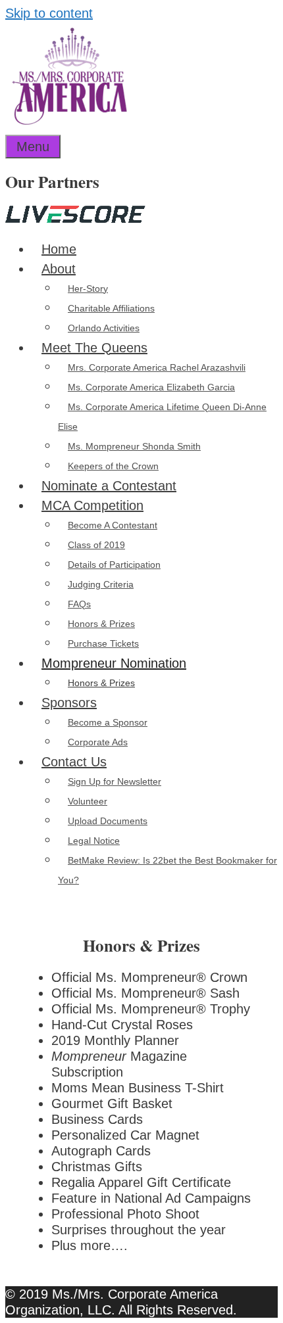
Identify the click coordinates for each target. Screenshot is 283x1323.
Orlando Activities (104, 328)
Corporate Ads (98, 742)
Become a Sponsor (107, 722)
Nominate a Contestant (108, 485)
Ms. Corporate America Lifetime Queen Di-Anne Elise (162, 417)
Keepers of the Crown (113, 466)
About (58, 269)
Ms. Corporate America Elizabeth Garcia (151, 387)
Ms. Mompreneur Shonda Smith (134, 446)
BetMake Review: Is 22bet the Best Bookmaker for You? (167, 870)
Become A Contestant (112, 525)
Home (58, 249)
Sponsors (69, 702)
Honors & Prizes (101, 623)
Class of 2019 (96, 545)
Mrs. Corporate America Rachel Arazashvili (156, 367)
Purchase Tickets (103, 643)
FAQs (79, 604)
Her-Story (88, 288)
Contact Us (74, 761)
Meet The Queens (94, 347)
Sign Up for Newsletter (114, 781)
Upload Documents (107, 821)
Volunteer (87, 801)
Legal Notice (94, 840)
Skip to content (49, 13)
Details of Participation (114, 564)
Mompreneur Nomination (113, 663)
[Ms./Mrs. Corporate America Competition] (69, 120)
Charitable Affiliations (111, 308)
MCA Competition (92, 505)
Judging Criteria (101, 584)
